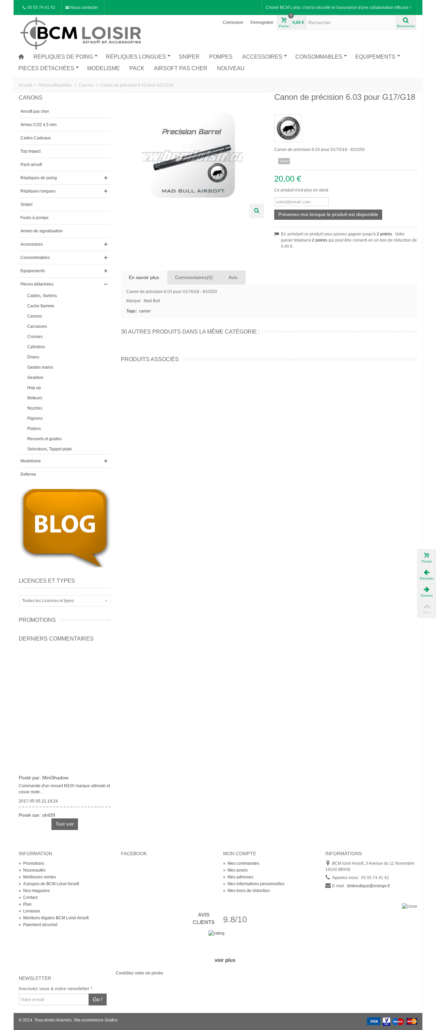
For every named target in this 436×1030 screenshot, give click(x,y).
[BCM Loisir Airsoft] (82, 32)
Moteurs (34, 398)
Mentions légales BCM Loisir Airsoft (54, 918)
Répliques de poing (63, 57)
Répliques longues (136, 57)
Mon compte (239, 853)
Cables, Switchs (42, 295)
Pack (136, 68)
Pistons (34, 428)
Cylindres (36, 346)
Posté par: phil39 (37, 813)
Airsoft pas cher (180, 68)
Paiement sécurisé (38, 924)
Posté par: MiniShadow (43, 775)
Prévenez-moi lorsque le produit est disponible (328, 214)
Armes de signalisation (41, 231)
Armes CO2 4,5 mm (38, 124)
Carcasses (37, 326)
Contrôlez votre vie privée (139, 973)
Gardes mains (40, 367)
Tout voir (65, 824)
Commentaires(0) (194, 277)
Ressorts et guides (44, 438)
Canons (34, 316)
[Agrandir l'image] (256, 211)
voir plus (225, 960)
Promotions (37, 620)
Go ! (98, 999)
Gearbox (35, 377)
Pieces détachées (46, 68)
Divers (33, 357)
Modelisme (103, 68)
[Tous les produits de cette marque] (345, 126)
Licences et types (47, 581)
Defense (28, 474)
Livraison (29, 911)
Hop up (34, 387)
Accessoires (262, 57)
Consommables (318, 57)
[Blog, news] (65, 527)
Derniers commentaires (56, 639)
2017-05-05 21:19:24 (38, 799)
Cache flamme (40, 306)
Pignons (35, 418)
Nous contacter (83, 7)
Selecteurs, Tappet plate (49, 449)
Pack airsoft (31, 164)
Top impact (30, 151)
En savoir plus (144, 277)
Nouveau (231, 68)
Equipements (375, 57)
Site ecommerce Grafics (96, 1020)
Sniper (189, 57)
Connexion (233, 22)
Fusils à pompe (34, 217)
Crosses (35, 336)
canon (145, 311)
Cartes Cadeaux (35, 138)
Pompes (221, 57)
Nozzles (34, 408)
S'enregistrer (262, 22)
